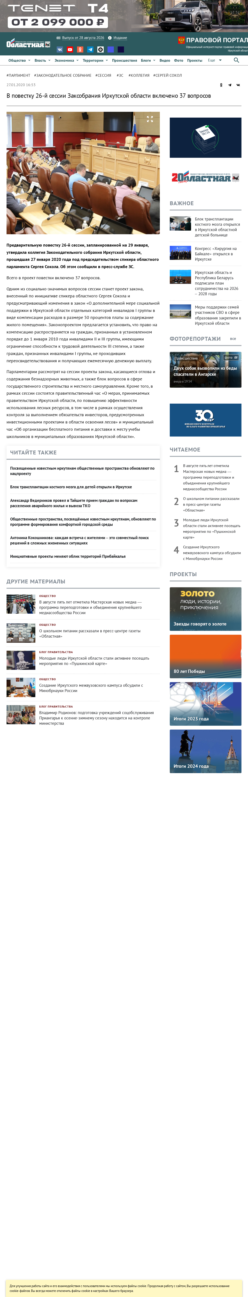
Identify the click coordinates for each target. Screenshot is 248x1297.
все (233, 338)
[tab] (20, 75)
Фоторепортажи (195, 338)
